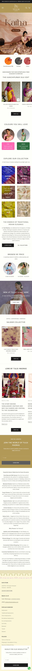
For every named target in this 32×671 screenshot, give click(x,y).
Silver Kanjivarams (6, 615)
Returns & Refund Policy (8, 645)
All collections (22, 245)
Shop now (8, 182)
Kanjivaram (4, 610)
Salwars (4, 631)
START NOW (16, 302)
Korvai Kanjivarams (6, 621)
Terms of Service (6, 639)
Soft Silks (4, 623)
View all (16, 113)
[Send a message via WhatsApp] (29, 668)
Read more (4, 424)
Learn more (7, 245)
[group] (16, 34)
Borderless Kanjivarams (8, 618)
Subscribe (16, 665)
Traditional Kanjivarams (7, 613)
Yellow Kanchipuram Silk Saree (11, 105)
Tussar (3, 629)
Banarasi (4, 626)
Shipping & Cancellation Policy (9, 642)
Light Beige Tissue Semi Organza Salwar (11, 350)
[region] (16, 34)
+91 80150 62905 (15, 599)
